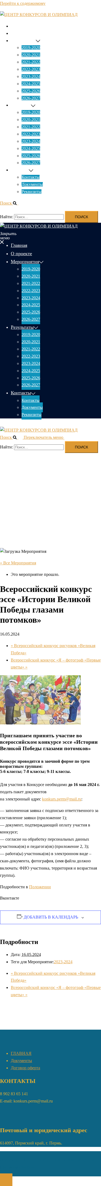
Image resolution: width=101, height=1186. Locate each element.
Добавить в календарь (51, 917)
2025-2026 (31, 91)
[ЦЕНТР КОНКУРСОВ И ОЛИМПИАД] (39, 14)
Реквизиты (31, 191)
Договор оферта (25, 1068)
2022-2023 (31, 69)
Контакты (20, 170)
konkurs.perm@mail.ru (61, 799)
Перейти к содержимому (23, 3)
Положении (40, 887)
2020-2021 (31, 54)
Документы (32, 184)
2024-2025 (31, 83)
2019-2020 (31, 47)
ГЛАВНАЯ (21, 1053)
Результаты (21, 105)
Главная (18, 26)
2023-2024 (31, 76)
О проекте (20, 33)
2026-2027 (31, 98)
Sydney (27, 1167)
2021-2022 (31, 62)
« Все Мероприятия (18, 563)
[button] (11, 203)
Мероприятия (23, 40)
